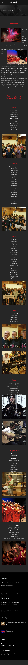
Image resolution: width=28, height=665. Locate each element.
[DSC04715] (14, 510)
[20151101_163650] (14, 484)
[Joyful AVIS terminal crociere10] (14, 553)
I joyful (2, 608)
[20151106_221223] (14, 219)
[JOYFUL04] (14, 407)
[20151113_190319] (14, 336)
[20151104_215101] (14, 293)
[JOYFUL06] (14, 433)
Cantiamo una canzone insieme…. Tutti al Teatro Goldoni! (10, 602)
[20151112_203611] (14, 146)
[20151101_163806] (14, 362)
